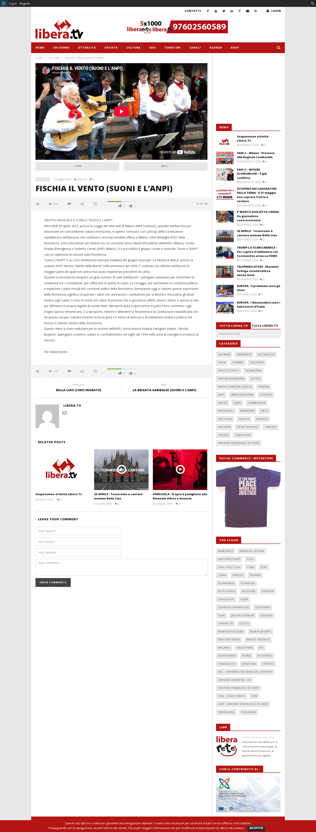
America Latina (251, 551)
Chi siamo (61, 47)
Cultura (133, 47)
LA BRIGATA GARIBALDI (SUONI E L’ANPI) (164, 388)
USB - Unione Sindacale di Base (243, 703)
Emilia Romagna (231, 378)
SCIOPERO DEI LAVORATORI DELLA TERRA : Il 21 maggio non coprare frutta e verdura (257, 195)
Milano (224, 647)
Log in (13, 3)
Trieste (268, 663)
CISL (264, 567)
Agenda (215, 47)
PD (261, 647)
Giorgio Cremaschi (233, 607)
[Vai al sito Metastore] (248, 497)
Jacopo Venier (242, 615)
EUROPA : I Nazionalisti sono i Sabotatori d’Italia (258, 305)
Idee (152, 47)
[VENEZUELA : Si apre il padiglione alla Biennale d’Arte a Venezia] (180, 469)
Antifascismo (229, 558)
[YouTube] (216, 11)
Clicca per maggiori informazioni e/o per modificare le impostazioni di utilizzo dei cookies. (186, 828)
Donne (255, 575)
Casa (222, 362)
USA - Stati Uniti (231, 696)
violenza (248, 712)
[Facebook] (208, 11)
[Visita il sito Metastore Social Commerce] (202, 26)
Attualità (87, 47)
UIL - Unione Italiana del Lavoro (245, 671)
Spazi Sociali (247, 426)
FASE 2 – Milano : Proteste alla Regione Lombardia (256, 155)
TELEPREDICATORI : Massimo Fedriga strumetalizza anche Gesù (258, 271)
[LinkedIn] (232, 11)
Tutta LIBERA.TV (265, 326)
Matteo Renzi (229, 639)
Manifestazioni (231, 631)
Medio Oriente (258, 639)
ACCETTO (256, 828)
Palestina (245, 647)
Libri (237, 402)
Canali (195, 47)
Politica (225, 418)
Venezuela (226, 712)
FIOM (244, 599)
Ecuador (248, 583)
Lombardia (256, 402)
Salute (244, 418)
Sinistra (249, 663)
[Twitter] (224, 11)
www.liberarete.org (258, 737)
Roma (246, 655)
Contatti (193, 11)
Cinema (238, 362)
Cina (250, 567)
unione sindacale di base (238, 687)
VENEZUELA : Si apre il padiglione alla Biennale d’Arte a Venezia (180, 496)
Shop (235, 47)
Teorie (223, 435)
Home (39, 47)
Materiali (226, 410)
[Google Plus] (240, 11)
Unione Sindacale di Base (238, 442)
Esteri (255, 378)
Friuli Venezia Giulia (235, 386)
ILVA (221, 615)
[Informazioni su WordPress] (4, 3)
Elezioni (248, 591)
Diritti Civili (228, 370)
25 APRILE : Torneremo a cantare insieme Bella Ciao (118, 496)
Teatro (270, 426)
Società (111, 47)
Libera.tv (82, 179)
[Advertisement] (248, 88)
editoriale (226, 591)
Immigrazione (242, 394)
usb (254, 696)
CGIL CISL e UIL (229, 567)
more (200, 204)
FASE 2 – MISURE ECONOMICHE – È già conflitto (252, 174)
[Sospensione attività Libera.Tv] (62, 469)
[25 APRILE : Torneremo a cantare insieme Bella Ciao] (121, 469)
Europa (268, 591)
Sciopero (265, 655)
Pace (264, 410)
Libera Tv (225, 623)
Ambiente (244, 354)
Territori (172, 47)
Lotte (244, 623)
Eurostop (226, 599)
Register (25, 3)
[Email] (248, 11)
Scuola (262, 418)
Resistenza (227, 655)
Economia (253, 370)
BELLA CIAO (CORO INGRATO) (78, 388)
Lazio (222, 402)
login (276, 11)
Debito (238, 575)
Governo (262, 607)
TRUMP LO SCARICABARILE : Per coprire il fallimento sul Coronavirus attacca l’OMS (257, 252)
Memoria (247, 410)
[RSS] (256, 11)
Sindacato (227, 663)
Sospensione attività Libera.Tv (58, 494)
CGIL (250, 558)
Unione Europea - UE (234, 679)
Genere (263, 386)
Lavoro (266, 394)
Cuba (222, 575)
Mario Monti (260, 631)
